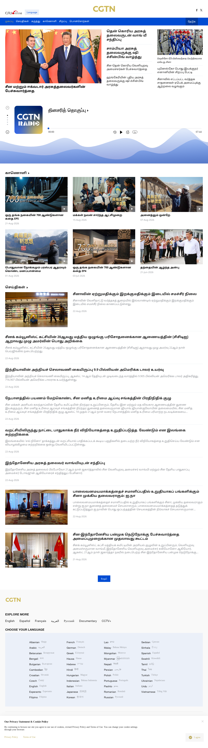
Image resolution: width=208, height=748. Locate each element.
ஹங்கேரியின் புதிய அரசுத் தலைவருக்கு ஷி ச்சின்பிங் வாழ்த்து (125, 81)
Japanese (76, 691)
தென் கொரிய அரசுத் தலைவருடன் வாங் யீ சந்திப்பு (127, 35)
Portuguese (116, 680)
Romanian (114, 691)
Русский (69, 621)
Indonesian (82, 680)
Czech (36, 680)
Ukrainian (153, 680)
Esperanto (40, 691)
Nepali (111, 664)
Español (25, 621)
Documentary (88, 621)
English (10, 621)
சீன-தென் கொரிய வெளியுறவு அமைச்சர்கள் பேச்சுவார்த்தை (127, 67)
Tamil (147, 664)
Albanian (37, 642)
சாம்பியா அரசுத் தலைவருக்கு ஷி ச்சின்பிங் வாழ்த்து (124, 53)
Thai (146, 669)
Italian (74, 686)
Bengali (36, 658)
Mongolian (115, 653)
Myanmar (117, 658)
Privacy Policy (11, 737)
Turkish (149, 675)
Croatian (39, 675)
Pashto (111, 686)
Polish (111, 675)
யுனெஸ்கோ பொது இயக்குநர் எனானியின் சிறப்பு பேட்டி (177, 70)
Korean (75, 697)
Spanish (150, 653)
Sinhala (149, 647)
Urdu (147, 686)
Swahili (150, 658)
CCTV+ (106, 621)
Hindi (72, 669)
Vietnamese (154, 691)
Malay (115, 647)
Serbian (150, 642)
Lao (109, 642)
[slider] (48, 128)
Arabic (37, 647)
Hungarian (77, 675)
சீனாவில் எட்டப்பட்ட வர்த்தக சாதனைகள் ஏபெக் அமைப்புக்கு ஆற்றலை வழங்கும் (179, 83)
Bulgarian (40, 664)
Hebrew (75, 664)
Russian (113, 697)
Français (40, 621)
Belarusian (41, 653)
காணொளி (16, 173)
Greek (75, 653)
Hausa (74, 658)
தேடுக (192, 21)
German (76, 647)
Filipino (38, 697)
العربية (55, 621)
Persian (112, 669)
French (75, 642)
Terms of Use (29, 737)
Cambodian (38, 669)
